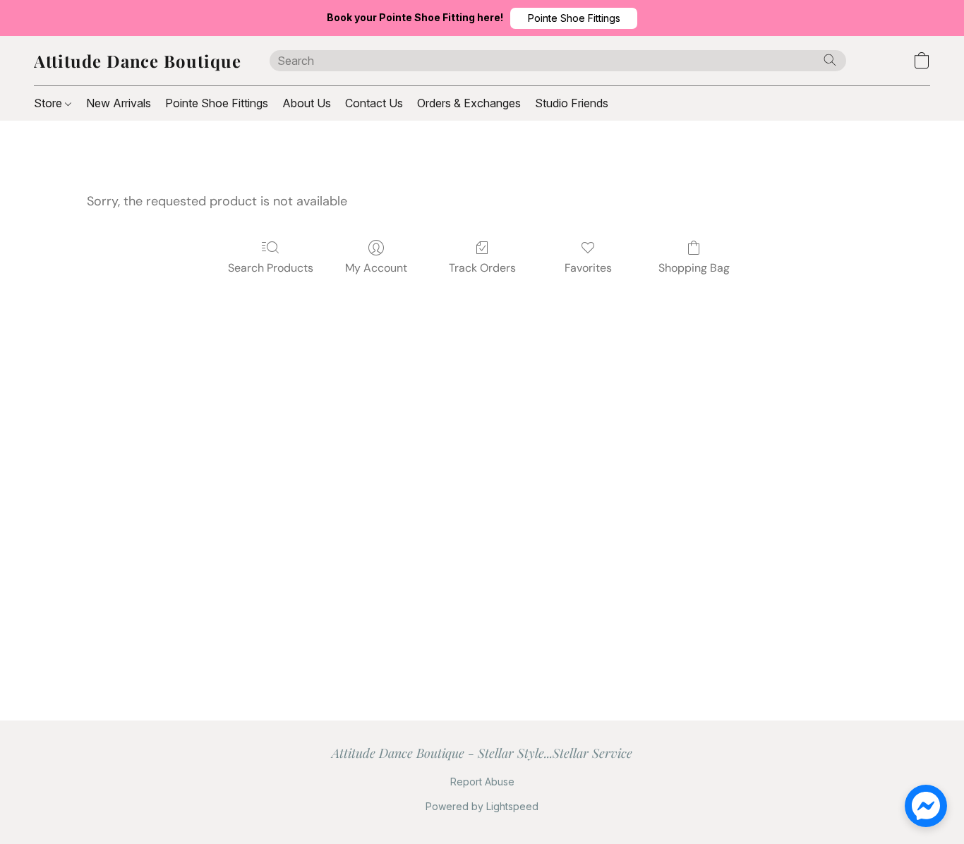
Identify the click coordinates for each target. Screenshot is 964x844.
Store (49, 103)
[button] (573, 18)
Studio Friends (571, 103)
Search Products (270, 267)
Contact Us (374, 103)
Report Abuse (482, 782)
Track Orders (482, 267)
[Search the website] (830, 60)
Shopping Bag (694, 267)
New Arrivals (118, 103)
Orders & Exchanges (469, 103)
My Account (376, 267)
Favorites (588, 267)
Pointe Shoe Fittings (216, 103)
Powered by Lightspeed (482, 806)
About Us (306, 103)
